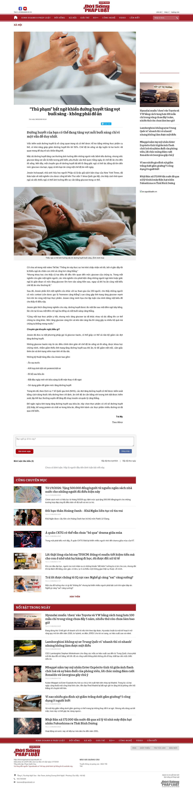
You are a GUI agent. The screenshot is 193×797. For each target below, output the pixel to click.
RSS (134, 748)
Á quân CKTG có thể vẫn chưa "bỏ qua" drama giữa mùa (83, 532)
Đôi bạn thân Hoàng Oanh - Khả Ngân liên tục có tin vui (84, 511)
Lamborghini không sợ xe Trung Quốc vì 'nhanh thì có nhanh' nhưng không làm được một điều (88, 643)
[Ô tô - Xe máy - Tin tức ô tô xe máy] (148, 191)
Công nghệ (108, 18)
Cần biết (135, 18)
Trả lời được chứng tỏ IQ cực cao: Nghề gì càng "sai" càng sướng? (89, 577)
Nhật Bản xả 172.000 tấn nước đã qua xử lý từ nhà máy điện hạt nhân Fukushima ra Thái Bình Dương (88, 721)
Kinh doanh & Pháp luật (36, 18)
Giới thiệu (145, 748)
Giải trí (84, 18)
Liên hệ (159, 12)
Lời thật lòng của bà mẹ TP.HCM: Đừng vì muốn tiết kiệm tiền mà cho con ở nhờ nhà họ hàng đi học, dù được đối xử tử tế (90, 556)
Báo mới (173, 748)
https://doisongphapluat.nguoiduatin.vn (27, 760)
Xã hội (73, 18)
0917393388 (21, 779)
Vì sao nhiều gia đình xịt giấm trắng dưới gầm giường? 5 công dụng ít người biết (156, 166)
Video (122, 18)
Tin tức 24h (159, 748)
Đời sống (59, 18)
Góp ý (166, 12)
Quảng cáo (175, 12)
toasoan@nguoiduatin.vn (26, 782)
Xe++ (95, 18)
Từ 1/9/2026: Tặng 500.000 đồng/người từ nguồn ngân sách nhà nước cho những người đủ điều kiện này (88, 490)
